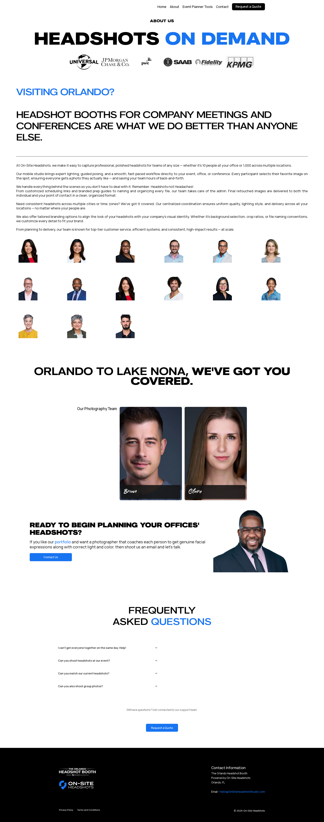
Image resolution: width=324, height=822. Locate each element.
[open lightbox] (40, 256)
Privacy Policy (66, 809)
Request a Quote (162, 728)
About (174, 6)
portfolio (63, 542)
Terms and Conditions (88, 809)
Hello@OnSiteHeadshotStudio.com (242, 792)
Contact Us (51, 557)
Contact (222, 6)
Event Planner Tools (198, 6)
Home (161, 6)
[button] (25, 541)
